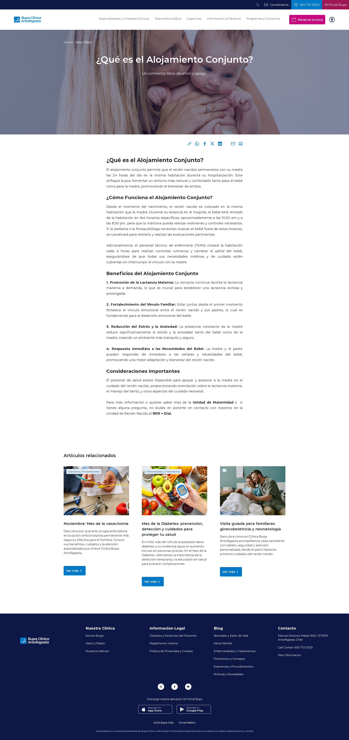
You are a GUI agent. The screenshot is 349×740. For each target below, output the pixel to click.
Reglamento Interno (164, 643)
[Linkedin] (220, 144)
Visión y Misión (95, 643)
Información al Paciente (224, 18)
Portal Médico (187, 722)
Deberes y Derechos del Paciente (173, 635)
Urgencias (194, 18)
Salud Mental (223, 643)
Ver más (72, 570)
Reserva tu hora (310, 19)
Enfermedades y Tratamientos (163, 471)
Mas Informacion (289, 655)
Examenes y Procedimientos (84, 471)
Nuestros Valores (97, 651)
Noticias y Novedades (228, 674)
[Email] (233, 143)
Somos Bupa (94, 635)
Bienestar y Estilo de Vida (231, 635)
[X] (212, 144)
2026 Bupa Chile (163, 722)
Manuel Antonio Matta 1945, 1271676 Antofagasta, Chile (303, 638)
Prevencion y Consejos (229, 658)
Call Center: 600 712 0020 (295, 647)
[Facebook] (205, 144)
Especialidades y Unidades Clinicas (124, 18)
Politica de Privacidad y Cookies (171, 651)
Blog (88, 42)
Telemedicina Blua (168, 18)
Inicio (78, 42)
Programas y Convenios (263, 18)
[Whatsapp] (197, 144)
